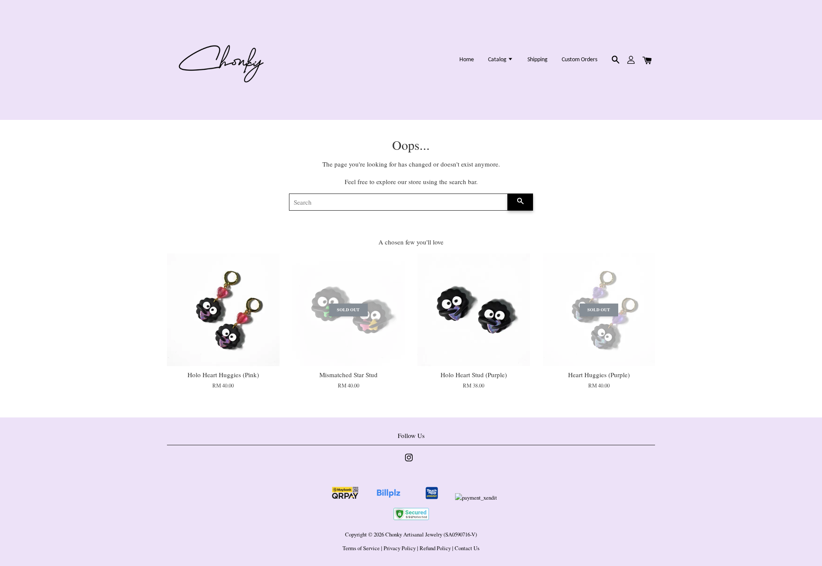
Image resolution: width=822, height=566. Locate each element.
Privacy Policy (400, 548)
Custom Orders (579, 60)
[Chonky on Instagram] (409, 461)
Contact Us (467, 548)
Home (466, 60)
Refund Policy (435, 548)
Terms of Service (361, 548)
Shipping (537, 60)
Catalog (498, 60)
